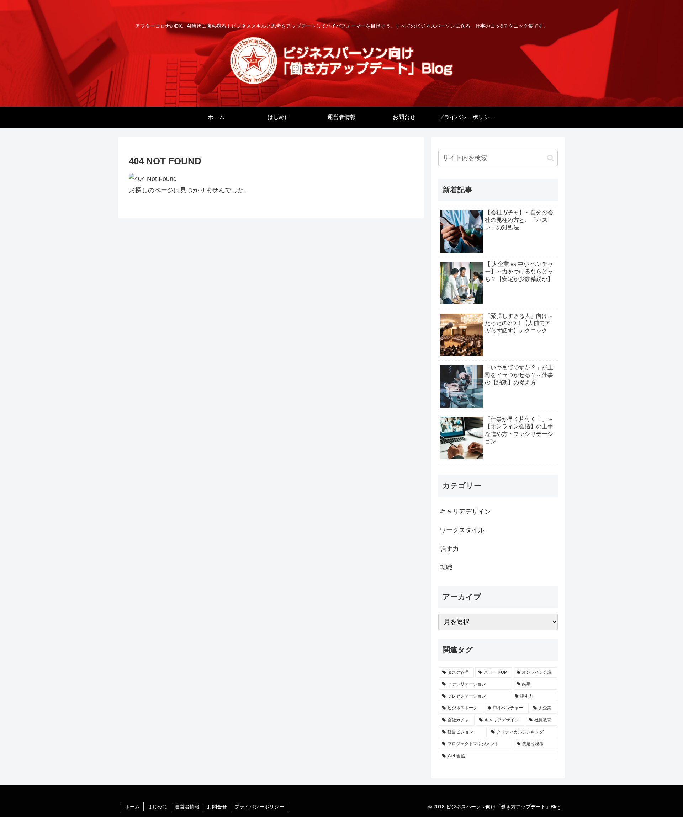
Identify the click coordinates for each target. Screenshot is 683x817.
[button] (550, 158)
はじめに (157, 807)
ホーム (132, 807)
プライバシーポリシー (259, 807)
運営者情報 (187, 807)
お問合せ (217, 807)
